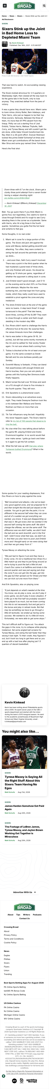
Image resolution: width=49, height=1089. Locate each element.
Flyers (6, 966)
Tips (18, 914)
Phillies (7, 959)
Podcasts (37, 914)
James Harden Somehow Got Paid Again (24, 808)
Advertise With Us (22, 892)
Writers (26, 914)
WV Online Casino (12, 1018)
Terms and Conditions (14, 939)
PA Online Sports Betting (15, 987)
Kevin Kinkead (18, 43)
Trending (8, 974)
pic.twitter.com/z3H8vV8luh (16, 198)
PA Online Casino (11, 1007)
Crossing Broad (11, 927)
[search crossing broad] (44, 6)
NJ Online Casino (11, 1011)
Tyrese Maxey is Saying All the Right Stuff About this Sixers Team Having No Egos (23, 782)
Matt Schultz (10, 792)
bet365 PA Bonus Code (14, 991)
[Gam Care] (22, 1081)
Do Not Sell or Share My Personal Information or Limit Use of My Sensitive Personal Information (24, 1072)
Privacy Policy (10, 935)
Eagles (7, 955)
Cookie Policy (10, 942)
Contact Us (24, 918)
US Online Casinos (12, 1003)
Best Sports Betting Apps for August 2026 (24, 983)
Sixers (5, 24)
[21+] (14, 1081)
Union (6, 970)
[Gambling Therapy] (31, 1081)
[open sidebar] (5, 6)
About (10, 914)
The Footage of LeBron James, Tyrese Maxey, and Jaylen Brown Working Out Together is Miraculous (24, 831)
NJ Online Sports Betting (15, 994)
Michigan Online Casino (14, 1015)
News (6, 951)
